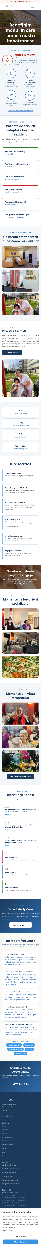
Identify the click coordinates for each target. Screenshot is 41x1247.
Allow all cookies (20, 1242)
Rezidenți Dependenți (9, 1172)
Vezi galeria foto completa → (20, 776)
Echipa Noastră (7, 1137)
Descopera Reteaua (21, 925)
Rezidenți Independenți (9, 1165)
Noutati (4, 1141)
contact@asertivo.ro (8, 1116)
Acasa (4, 1126)
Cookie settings (20, 1236)
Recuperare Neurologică (10, 1180)
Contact (4, 1156)
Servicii (4, 1130)
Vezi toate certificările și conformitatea (20, 111)
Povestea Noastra (12, 352)
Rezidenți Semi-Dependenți (11, 1169)
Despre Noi (5, 1133)
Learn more (7, 1230)
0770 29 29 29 (20, 1084)
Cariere (4, 1152)
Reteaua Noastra (7, 1145)
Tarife (4, 1148)
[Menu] (33, 6)
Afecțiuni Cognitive (8, 1176)
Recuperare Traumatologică (11, 1184)
